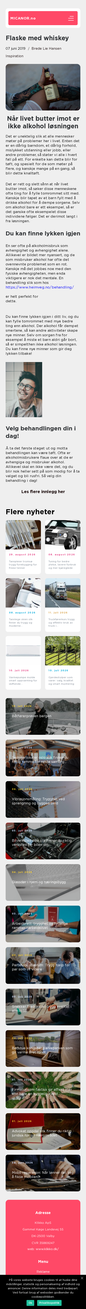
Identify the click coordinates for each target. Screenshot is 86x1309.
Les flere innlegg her (43, 491)
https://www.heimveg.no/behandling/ (40, 287)
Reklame (43, 1272)
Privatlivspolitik (49, 1302)
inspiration (14, 56)
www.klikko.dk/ (47, 1249)
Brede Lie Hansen (46, 49)
